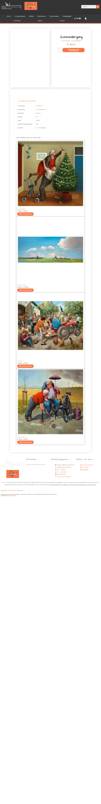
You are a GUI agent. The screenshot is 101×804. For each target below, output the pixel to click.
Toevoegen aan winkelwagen (73, 50)
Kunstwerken (42, 16)
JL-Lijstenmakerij (20, 16)
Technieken (17, 21)
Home (8, 16)
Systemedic (13, 495)
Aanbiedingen (67, 16)
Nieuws (40, 21)
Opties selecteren (25, 214)
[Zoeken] (97, 6)
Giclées (31, 16)
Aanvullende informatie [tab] (27, 101)
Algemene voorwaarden (8, 490)
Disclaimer (20, 490)
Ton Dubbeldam (41, 109)
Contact (62, 21)
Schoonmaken (54, 16)
